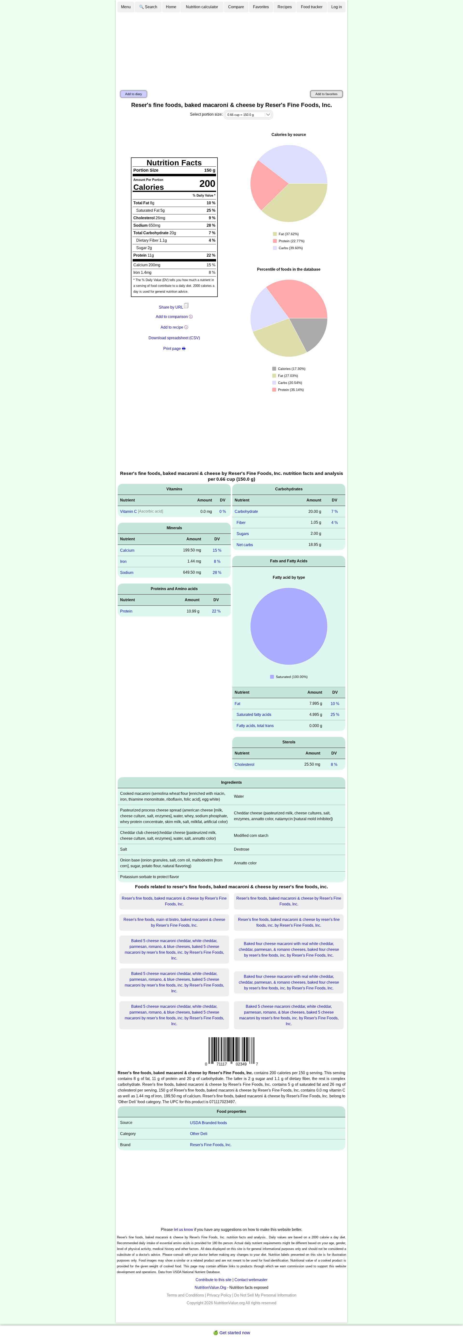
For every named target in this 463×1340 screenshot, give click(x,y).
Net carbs (245, 545)
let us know (183, 1229)
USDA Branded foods (208, 1123)
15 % (217, 550)
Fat (237, 703)
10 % (335, 703)
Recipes (285, 7)
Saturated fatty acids (254, 714)
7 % (334, 511)
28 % (217, 572)
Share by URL (171, 307)
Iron (123, 561)
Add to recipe (172, 327)
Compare (236, 7)
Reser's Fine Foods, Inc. (211, 1145)
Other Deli (198, 1134)
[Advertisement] (231, 49)
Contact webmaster (250, 1280)
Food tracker (311, 7)
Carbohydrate (246, 511)
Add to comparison (172, 317)
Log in (336, 7)
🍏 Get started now (231, 1332)
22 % (216, 611)
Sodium (126, 572)
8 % (217, 561)
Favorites (261, 7)
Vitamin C (128, 511)
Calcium (127, 550)
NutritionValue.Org (210, 1287)
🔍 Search (148, 7)
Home (171, 7)
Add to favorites (326, 94)
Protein (126, 611)
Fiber (241, 523)
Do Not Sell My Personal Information (265, 1295)
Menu (126, 7)
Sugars (243, 534)
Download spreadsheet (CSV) (174, 338)
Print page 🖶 (174, 348)
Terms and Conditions (185, 1295)
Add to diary (133, 94)
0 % (222, 511)
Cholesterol (244, 764)
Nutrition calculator (202, 7)
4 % (334, 523)
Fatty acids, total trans (255, 726)
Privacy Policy (219, 1295)
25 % (335, 714)
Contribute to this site (214, 1280)
